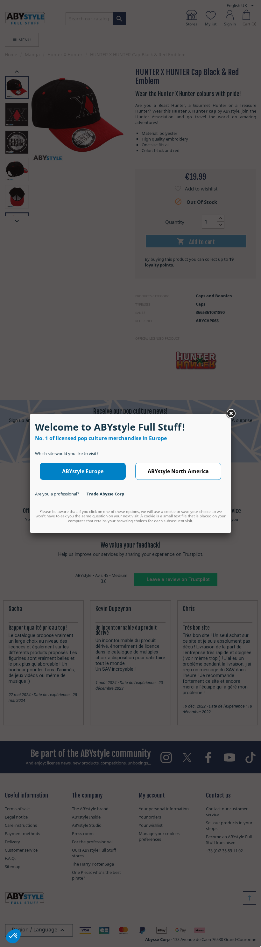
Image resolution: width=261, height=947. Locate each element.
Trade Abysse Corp (105, 494)
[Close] (230, 413)
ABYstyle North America (178, 471)
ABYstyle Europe (82, 471)
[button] (13, 936)
